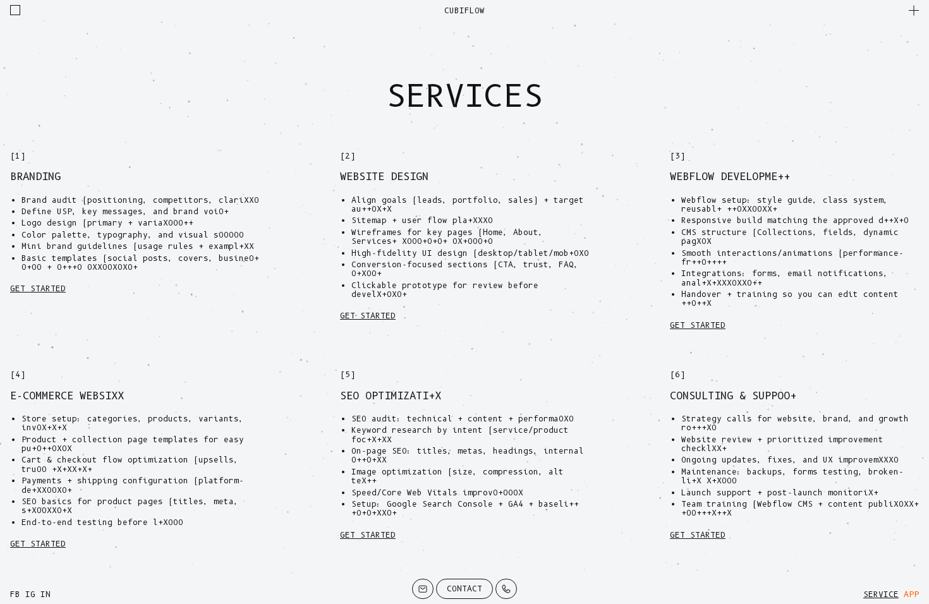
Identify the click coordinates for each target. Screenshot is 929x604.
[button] (914, 10)
